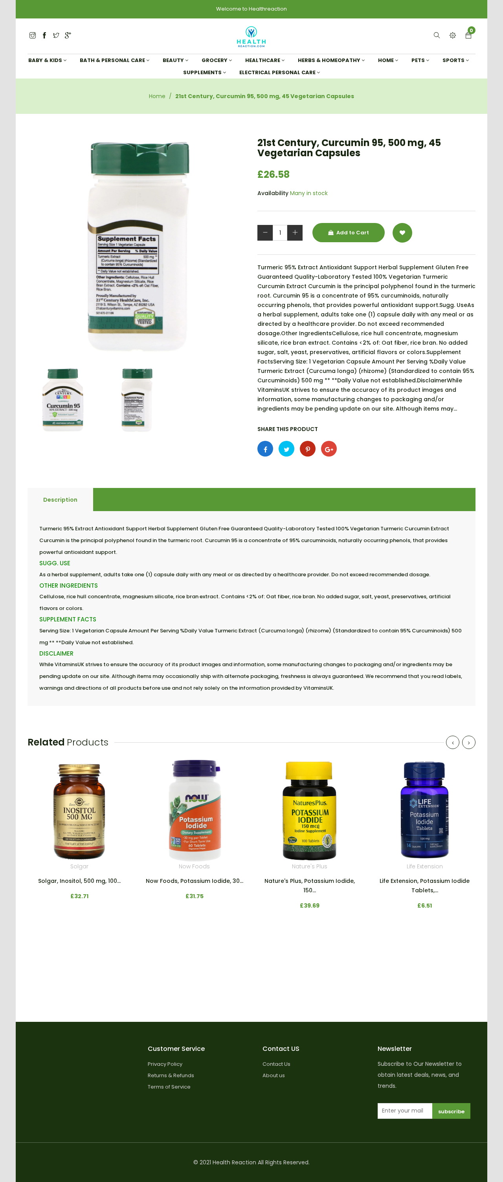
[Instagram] (56, 35)
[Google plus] (329, 449)
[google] (68, 35)
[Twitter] (32, 35)
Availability (272, 193)
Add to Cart (352, 232)
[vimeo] (308, 449)
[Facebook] (44, 35)
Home (157, 96)
